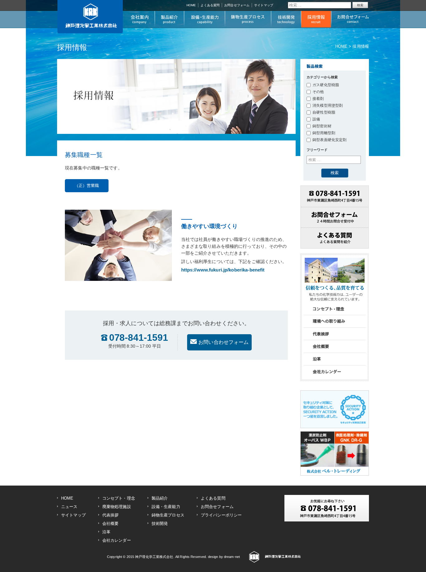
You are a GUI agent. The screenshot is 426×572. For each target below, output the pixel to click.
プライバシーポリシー (221, 515)
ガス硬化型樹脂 (325, 85)
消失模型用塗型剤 (327, 105)
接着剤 (318, 98)
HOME (191, 5)
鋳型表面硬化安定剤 (329, 140)
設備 (316, 119)
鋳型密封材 (322, 126)
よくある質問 (210, 5)
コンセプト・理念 (118, 498)
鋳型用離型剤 (323, 133)
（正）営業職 (87, 185)
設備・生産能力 (166, 506)
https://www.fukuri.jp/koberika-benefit (223, 269)
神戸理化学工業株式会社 (154, 557)
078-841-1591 (138, 341)
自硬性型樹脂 (323, 112)
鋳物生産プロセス (168, 515)
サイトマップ (263, 5)
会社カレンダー (116, 540)
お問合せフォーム (236, 5)
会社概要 (110, 523)
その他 (318, 92)
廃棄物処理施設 (116, 506)
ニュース (69, 506)
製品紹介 (160, 498)
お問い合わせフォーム (223, 342)
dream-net (232, 557)
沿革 (106, 532)
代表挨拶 (110, 515)
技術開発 (160, 523)
